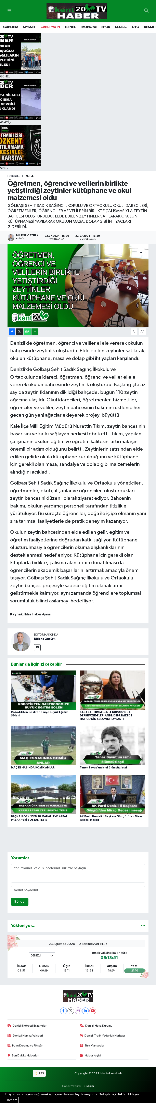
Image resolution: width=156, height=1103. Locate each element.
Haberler (14, 176)
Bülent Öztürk (44, 638)
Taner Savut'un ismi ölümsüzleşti (103, 767)
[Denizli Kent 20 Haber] (77, 11)
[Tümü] (143, 925)
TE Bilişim (88, 1086)
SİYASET (29, 27)
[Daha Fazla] (34, 331)
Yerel (29, 176)
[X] (70, 1010)
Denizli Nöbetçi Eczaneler (30, 1025)
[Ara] (146, 11)
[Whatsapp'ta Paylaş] (27, 331)
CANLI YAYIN (50, 27)
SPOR (105, 27)
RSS (41, 1073)
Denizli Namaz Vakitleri (28, 1035)
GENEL (70, 27)
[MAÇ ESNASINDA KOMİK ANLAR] (43, 745)
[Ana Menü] (9, 11)
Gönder (20, 901)
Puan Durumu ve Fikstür (27, 1045)
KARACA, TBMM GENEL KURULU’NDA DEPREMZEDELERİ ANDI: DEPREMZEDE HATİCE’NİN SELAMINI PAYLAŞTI (106, 715)
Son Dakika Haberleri (25, 1055)
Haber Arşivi (93, 1055)
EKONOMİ (88, 27)
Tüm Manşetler (94, 1045)
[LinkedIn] (85, 1010)
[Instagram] (78, 1010)
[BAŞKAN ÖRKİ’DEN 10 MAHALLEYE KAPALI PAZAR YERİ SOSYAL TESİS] (43, 794)
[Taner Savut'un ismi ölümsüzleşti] (112, 745)
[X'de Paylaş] (19, 331)
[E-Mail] (37, 647)
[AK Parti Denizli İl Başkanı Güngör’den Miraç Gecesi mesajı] (112, 794)
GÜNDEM (10, 27)
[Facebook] (63, 1010)
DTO (135, 27)
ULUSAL (121, 27)
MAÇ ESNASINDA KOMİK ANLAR (33, 767)
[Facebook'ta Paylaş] (12, 331)
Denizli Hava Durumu (98, 1025)
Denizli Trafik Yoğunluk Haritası (104, 1035)
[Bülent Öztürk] (20, 641)
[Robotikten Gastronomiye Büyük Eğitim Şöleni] (43, 690)
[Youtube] (92, 1010)
